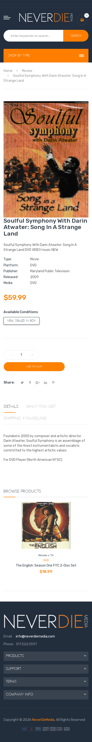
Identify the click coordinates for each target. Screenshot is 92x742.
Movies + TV (46, 555)
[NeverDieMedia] (46, 17)
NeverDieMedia (43, 720)
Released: (11, 277)
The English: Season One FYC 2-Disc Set (46, 565)
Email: (8, 636)
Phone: (9, 644)
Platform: (11, 265)
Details (11, 406)
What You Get (41, 406)
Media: (8, 283)
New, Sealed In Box (21, 320)
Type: (8, 259)
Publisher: (11, 271)
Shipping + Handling (25, 418)
